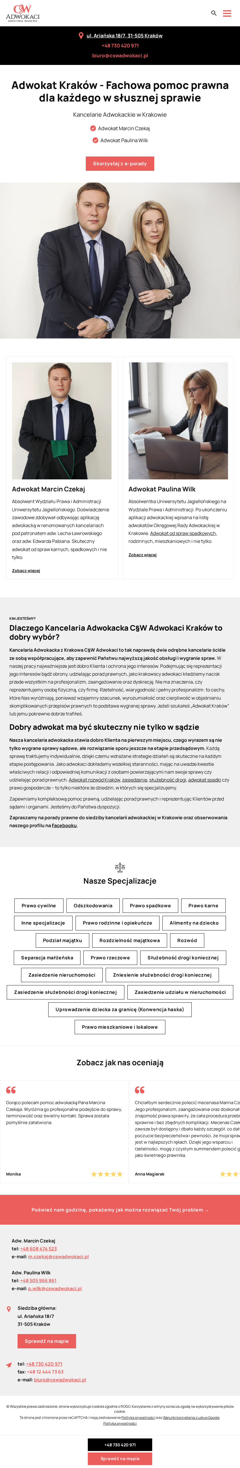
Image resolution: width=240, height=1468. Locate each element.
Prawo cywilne (39, 906)
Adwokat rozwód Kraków (94, 780)
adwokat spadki (204, 780)
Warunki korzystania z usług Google (191, 1417)
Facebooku (64, 825)
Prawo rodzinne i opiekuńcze (117, 923)
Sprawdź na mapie (47, 1341)
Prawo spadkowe (150, 906)
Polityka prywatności (138, 1417)
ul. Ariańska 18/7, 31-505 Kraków (125, 35)
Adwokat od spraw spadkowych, (183, 533)
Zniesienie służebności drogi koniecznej (162, 975)
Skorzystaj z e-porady (120, 163)
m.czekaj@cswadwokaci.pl (58, 1256)
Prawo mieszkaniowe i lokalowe (120, 1027)
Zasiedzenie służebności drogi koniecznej (65, 992)
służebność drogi (167, 780)
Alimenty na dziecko (194, 923)
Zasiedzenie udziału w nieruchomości (180, 992)
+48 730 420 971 (120, 45)
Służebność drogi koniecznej (183, 957)
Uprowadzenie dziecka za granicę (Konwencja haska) (120, 1009)
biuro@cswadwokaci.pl (120, 55)
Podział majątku (62, 940)
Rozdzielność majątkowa (130, 940)
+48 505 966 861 (38, 1280)
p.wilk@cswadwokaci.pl (55, 1288)
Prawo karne (203, 906)
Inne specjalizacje (43, 923)
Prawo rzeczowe (110, 957)
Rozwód (187, 940)
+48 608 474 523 (38, 1248)
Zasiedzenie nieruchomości (61, 975)
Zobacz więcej (26, 570)
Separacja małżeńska (47, 957)
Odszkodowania (93, 906)
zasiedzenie (134, 780)
